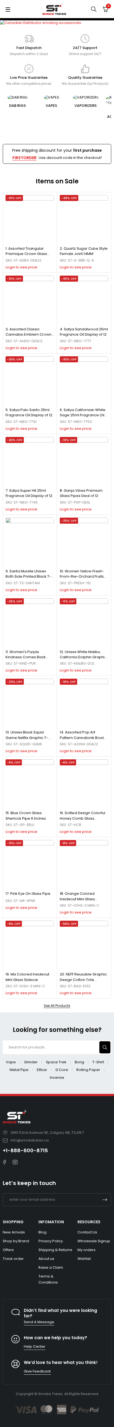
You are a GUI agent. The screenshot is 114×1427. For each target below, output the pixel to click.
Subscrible (105, 1199)
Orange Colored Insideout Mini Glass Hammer (77, 899)
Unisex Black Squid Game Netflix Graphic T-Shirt (27, 738)
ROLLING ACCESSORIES (85, 113)
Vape (11, 1062)
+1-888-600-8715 (25, 1150)
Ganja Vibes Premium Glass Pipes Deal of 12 (81, 493)
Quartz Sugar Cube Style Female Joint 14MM (84, 251)
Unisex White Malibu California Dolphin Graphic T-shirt (83, 657)
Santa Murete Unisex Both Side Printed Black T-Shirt (28, 577)
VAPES (17, 105)
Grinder (31, 1062)
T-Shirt (98, 1062)
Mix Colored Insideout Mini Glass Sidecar (27, 977)
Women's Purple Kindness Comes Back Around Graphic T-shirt (26, 657)
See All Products (57, 1006)
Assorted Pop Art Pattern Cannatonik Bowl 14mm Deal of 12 (82, 738)
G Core (61, 1069)
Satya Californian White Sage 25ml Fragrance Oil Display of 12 (82, 415)
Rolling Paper (88, 1069)
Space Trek (56, 1062)
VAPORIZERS (51, 105)
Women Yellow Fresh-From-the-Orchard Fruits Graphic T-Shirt (82, 577)
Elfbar (42, 1069)
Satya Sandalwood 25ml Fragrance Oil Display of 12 (84, 332)
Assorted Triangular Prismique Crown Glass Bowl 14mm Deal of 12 (26, 254)
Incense (57, 1077)
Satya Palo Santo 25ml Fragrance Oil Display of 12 (29, 412)
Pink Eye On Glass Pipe (30, 893)
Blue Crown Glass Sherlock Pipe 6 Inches (26, 815)
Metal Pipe (19, 1069)
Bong (79, 1062)
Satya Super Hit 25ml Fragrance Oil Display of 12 (29, 493)
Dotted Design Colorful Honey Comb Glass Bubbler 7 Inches (82, 818)
